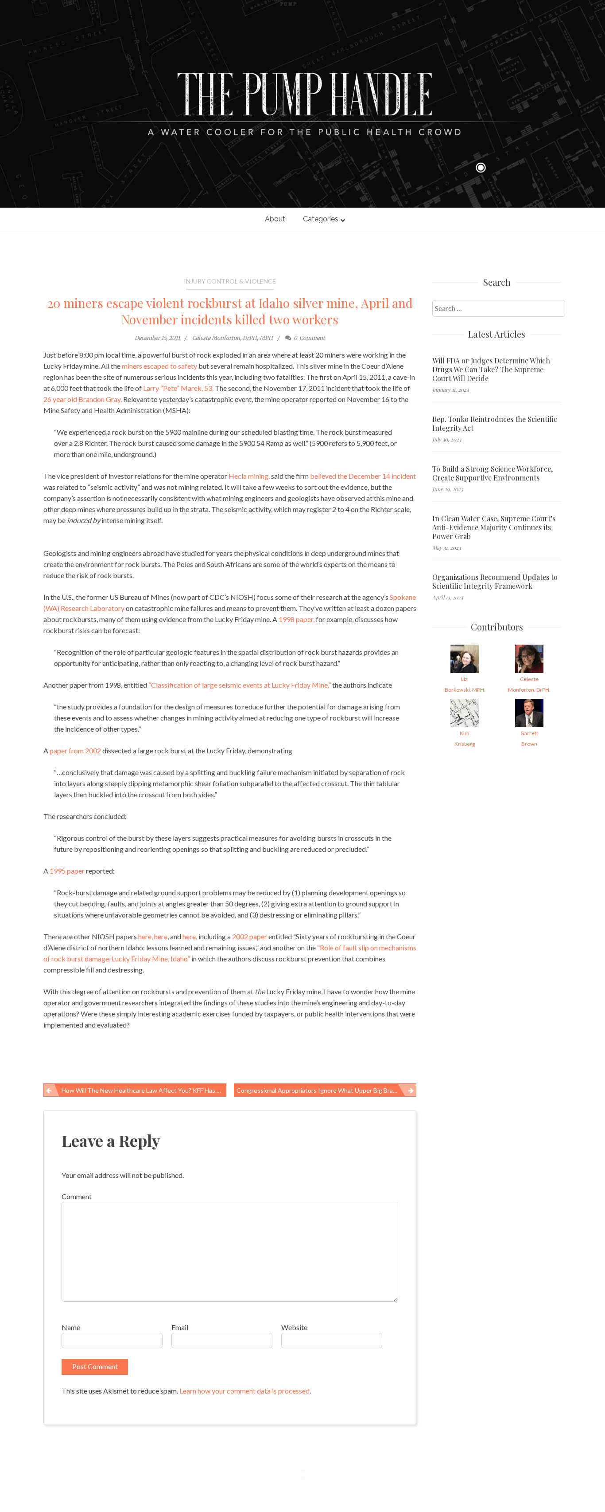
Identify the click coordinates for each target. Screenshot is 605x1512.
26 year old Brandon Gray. (82, 399)
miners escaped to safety (159, 366)
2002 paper (249, 936)
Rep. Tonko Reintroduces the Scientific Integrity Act (494, 424)
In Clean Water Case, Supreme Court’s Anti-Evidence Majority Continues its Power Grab (493, 527)
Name (71, 1327)
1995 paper (67, 870)
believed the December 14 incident (363, 476)
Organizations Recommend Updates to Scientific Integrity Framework (495, 582)
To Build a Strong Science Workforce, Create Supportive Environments (492, 473)
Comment (77, 1196)
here (160, 936)
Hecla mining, (249, 476)
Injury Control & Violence (230, 281)
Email (179, 1327)
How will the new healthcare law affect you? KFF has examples (144, 1090)
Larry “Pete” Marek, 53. (178, 388)
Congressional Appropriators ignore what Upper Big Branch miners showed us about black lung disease (327, 1090)
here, (145, 936)
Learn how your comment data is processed (244, 1390)
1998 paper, (296, 619)
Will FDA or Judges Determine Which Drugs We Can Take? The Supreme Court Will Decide (491, 369)
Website (294, 1327)
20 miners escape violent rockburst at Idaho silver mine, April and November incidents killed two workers (230, 311)
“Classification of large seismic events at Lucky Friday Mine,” (239, 685)
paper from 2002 (75, 750)
